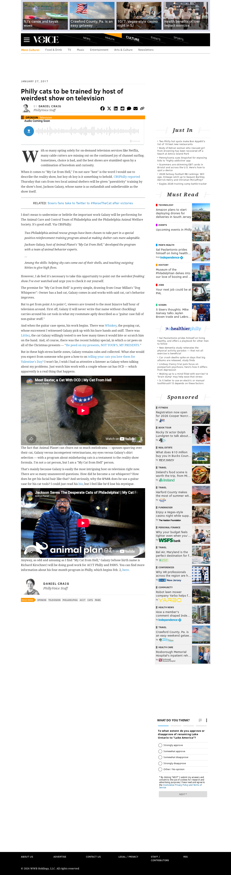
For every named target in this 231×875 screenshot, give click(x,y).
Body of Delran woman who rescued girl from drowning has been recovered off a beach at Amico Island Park (181, 150)
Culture (132, 38)
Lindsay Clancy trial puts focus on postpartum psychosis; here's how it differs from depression (182, 366)
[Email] (135, 109)
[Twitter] (109, 109)
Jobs (161, 284)
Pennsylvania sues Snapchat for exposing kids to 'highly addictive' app (182, 159)
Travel (162, 467)
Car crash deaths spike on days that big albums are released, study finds (181, 359)
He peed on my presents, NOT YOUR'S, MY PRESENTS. (103, 345)
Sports (179, 38)
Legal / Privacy (128, 856)
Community (165, 587)
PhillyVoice (46, 39)
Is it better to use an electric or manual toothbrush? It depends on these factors (180, 382)
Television (46, 117)
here (125, 570)
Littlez (25, 335)
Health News (166, 607)
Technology (165, 205)
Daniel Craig (50, 106)
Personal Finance (169, 527)
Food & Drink (53, 49)
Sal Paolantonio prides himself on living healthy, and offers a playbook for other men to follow (183, 340)
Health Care (165, 647)
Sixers (162, 304)
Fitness (163, 407)
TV (69, 49)
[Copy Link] (142, 109)
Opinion (32, 117)
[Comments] (129, 109)
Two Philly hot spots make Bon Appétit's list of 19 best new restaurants (181, 142)
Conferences (166, 567)
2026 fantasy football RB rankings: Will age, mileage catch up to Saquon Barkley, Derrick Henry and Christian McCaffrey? (181, 176)
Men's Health (166, 245)
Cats (90, 599)
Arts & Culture (123, 49)
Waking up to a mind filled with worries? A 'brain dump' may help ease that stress (182, 375)
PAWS (98, 599)
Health (109, 38)
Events (155, 38)
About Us (27, 856)
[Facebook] (102, 109)
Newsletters (146, 49)
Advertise (59, 856)
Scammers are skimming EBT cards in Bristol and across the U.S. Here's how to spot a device (181, 167)
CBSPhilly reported (127, 176)
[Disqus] (83, 699)
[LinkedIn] (116, 109)
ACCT (82, 599)
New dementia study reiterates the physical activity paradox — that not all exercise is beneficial (180, 350)
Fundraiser (165, 507)
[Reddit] (122, 109)
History (163, 264)
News (86, 38)
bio (81, 484)
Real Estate (165, 447)
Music (80, 49)
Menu (27, 39)
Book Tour (164, 427)
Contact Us (93, 856)
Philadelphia (70, 599)
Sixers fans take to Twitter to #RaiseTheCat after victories (90, 203)
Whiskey (111, 325)
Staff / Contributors (160, 858)
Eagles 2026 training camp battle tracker (183, 183)
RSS (185, 856)
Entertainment (99, 49)
